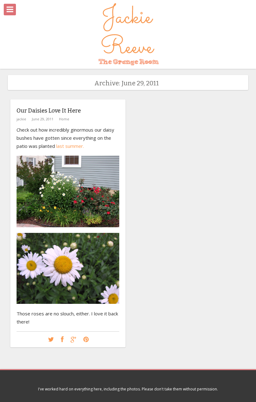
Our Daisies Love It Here (49, 110)
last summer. (70, 146)
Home (64, 119)
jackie (21, 119)
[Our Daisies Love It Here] (51, 339)
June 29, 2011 (42, 119)
